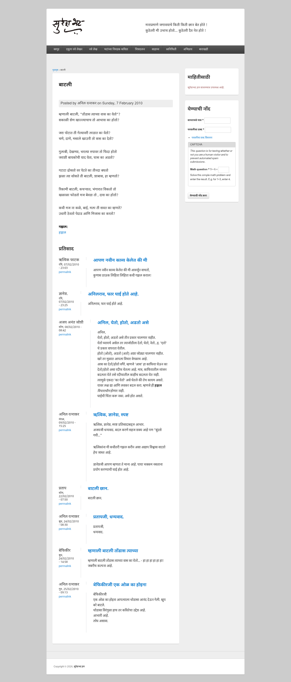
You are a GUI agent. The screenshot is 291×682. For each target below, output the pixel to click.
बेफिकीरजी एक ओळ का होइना (119, 585)
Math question (200, 169)
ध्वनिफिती (171, 49)
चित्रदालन (140, 49)
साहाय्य (155, 49)
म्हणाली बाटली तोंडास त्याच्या (113, 551)
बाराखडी (203, 49)
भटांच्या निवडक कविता (116, 49)
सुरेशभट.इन (79, 666)
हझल (62, 233)
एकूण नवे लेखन (74, 49)
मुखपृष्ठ (55, 70)
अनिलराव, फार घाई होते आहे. (113, 294)
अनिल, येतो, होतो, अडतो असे (123, 323)
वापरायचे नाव (196, 120)
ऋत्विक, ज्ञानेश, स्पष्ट (110, 415)
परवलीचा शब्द (196, 129)
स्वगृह (56, 49)
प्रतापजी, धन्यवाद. (108, 517)
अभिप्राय (187, 49)
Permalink (65, 272)
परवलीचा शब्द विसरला (202, 137)
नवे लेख (93, 49)
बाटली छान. (98, 489)
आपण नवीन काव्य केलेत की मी (120, 260)
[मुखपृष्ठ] (68, 33)
